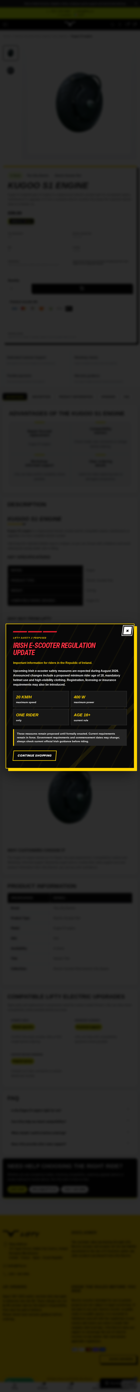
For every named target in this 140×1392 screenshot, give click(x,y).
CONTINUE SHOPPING (35, 755)
